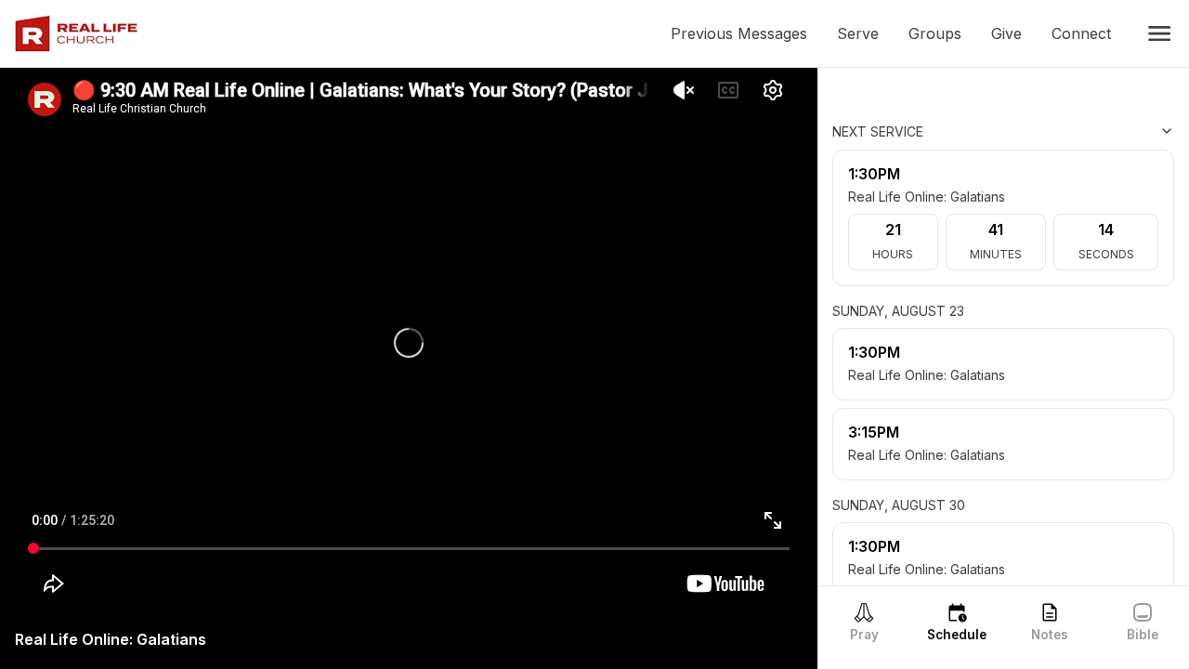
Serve (865, 33)
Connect (1089, 33)
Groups (942, 33)
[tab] (863, 621)
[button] (1159, 33)
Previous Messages (746, 33)
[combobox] (1081, 131)
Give (1014, 33)
